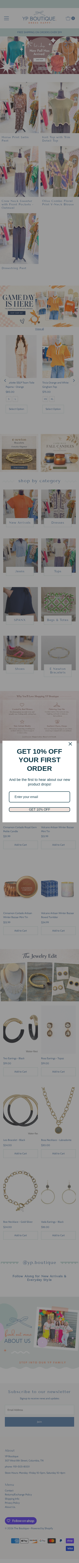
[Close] (70, 744)
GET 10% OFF (39, 809)
